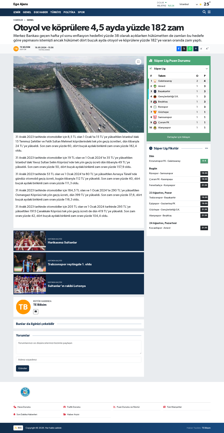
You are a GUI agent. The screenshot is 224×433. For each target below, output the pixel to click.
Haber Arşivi (73, 414)
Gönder (22, 368)
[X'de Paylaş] (184, 48)
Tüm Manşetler (174, 407)
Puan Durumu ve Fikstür (128, 407)
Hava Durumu (24, 407)
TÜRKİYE (55, 12)
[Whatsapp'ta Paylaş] (190, 48)
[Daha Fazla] (195, 48)
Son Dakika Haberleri (27, 414)
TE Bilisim (39, 304)
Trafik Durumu (73, 407)
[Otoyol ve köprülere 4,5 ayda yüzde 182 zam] (78, 94)
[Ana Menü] (208, 12)
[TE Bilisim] (23, 307)
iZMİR (16, 12)
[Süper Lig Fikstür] (206, 148)
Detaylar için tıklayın (178, 137)
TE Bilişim (206, 428)
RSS (20, 428)
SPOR (81, 12)
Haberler (18, 20)
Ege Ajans (20, 4)
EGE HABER (41, 12)
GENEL (27, 12)
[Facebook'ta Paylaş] (179, 48)
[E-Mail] (35, 311)
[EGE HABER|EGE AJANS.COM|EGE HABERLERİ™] (24, 392)
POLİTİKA (69, 12)
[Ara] (204, 12)
